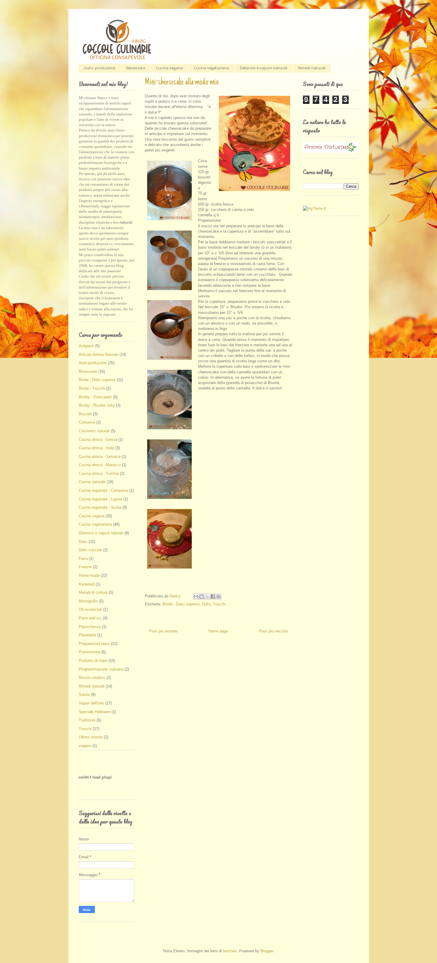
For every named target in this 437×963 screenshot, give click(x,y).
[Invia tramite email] (196, 596)
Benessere (135, 68)
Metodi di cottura (93, 592)
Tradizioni (87, 720)
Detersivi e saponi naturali (263, 68)
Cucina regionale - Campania (103, 490)
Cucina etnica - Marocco (100, 465)
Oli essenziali (90, 609)
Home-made (89, 575)
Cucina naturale (92, 482)
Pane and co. (90, 618)
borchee (230, 951)
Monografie (88, 601)
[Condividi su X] (207, 596)
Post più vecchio (273, 631)
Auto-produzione (99, 68)
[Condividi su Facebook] (213, 596)
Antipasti (86, 346)
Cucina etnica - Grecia (98, 439)
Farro (83, 558)
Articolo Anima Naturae (98, 354)
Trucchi (219, 604)
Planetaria (87, 635)
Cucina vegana (169, 68)
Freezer (85, 567)
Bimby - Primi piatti (95, 397)
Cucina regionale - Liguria (100, 499)
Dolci (206, 604)
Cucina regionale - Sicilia (100, 507)
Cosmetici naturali (94, 431)
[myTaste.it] (314, 208)
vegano (85, 745)
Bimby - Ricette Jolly (97, 405)
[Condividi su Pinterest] (218, 596)
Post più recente (163, 631)
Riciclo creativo (92, 677)
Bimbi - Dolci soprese (181, 604)
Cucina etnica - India (96, 448)
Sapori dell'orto (91, 703)
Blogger (266, 951)
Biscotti (85, 414)
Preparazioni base (94, 643)
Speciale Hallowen (94, 712)
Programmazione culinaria (101, 669)
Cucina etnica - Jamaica (99, 456)
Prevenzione (89, 652)
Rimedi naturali (312, 68)
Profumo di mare (93, 660)
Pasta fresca (90, 626)
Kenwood (87, 584)
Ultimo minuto (91, 737)
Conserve (87, 422)
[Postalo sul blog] (202, 596)
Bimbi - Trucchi (92, 388)
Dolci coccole (90, 550)
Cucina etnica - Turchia (99, 473)
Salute (84, 694)
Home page (218, 631)
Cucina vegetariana (211, 68)
